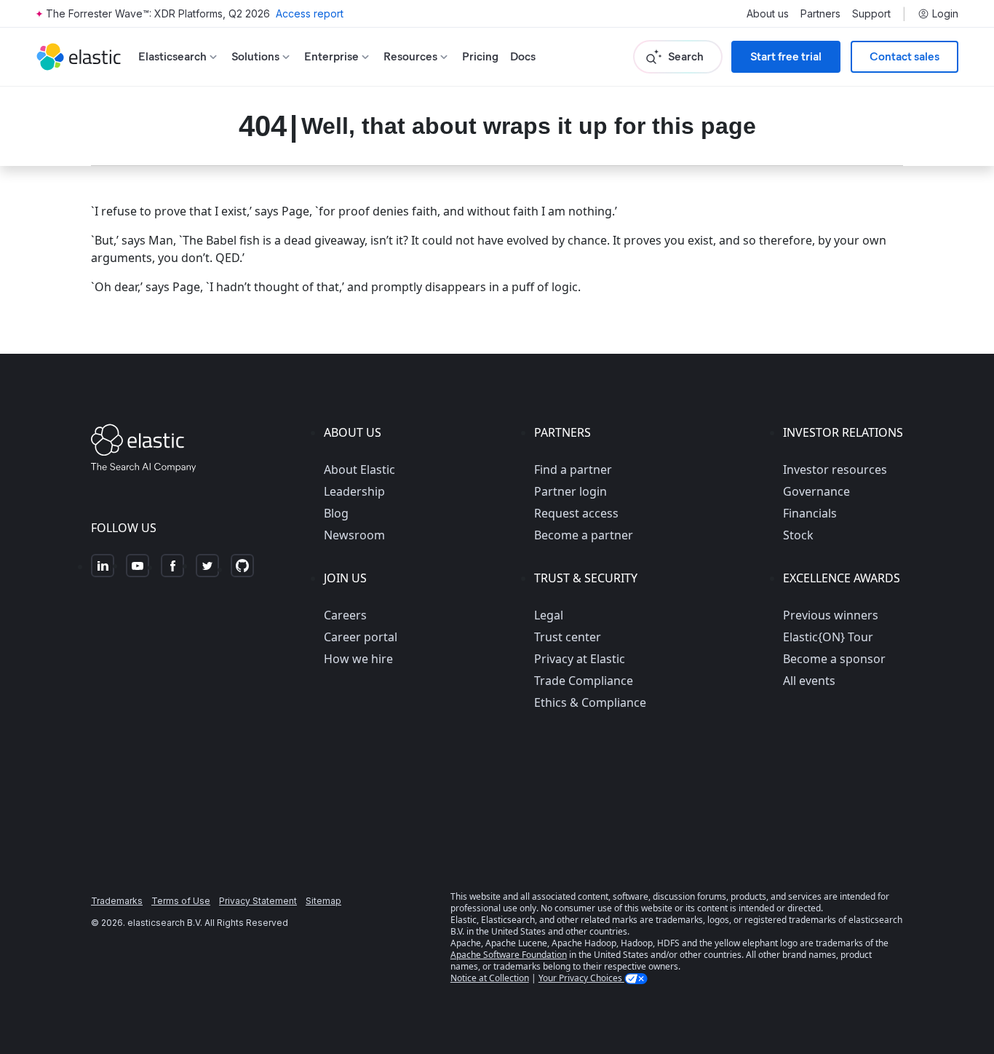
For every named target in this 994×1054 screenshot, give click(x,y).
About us (768, 14)
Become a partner (583, 535)
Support (871, 14)
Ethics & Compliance (590, 702)
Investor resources (835, 469)
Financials (810, 513)
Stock (798, 535)
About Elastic (359, 469)
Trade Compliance (583, 681)
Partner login (570, 491)
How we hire (358, 659)
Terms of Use (180, 900)
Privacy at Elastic (579, 659)
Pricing (480, 56)
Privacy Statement (258, 900)
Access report (309, 13)
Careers (345, 615)
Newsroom (354, 535)
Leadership (354, 491)
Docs (523, 56)
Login (945, 14)
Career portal (360, 637)
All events (809, 681)
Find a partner (573, 469)
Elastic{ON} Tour (828, 637)
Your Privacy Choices (581, 978)
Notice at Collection (489, 978)
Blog (336, 513)
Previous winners (830, 615)
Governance (816, 491)
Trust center (567, 637)
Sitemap (323, 900)
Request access (576, 513)
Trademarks (117, 900)
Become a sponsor (834, 659)
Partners (820, 14)
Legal (548, 615)
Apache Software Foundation (508, 954)
